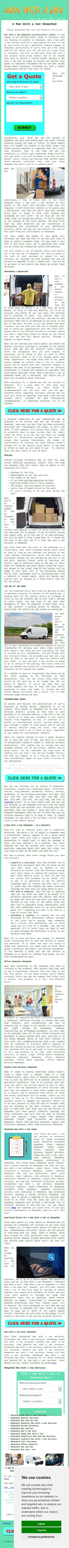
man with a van (55, 810)
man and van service (50, 1109)
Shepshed (8, 802)
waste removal (56, 1163)
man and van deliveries (32, 1173)
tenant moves (56, 1147)
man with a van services (42, 1360)
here (54, 1363)
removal (25, 1363)
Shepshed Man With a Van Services (24, 1368)
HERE (13, 1208)
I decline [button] (41, 1530)
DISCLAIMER (61, 19)
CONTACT (52, 19)
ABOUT (45, 19)
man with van (50, 308)
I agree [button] (41, 1523)
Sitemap (7, 1523)
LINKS (38, 19)
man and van (42, 138)
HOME (32, 19)
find (13, 1337)
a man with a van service (38, 203)
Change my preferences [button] (41, 1536)
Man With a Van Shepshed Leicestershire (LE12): (30, 35)
